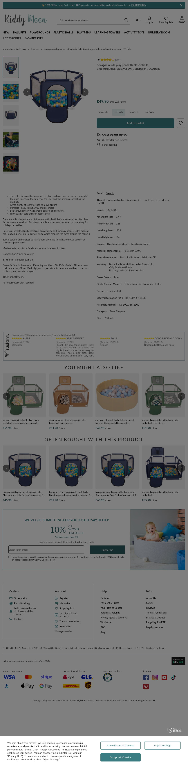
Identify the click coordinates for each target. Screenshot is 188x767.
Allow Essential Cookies (120, 745)
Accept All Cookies (120, 757)
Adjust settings (162, 745)
